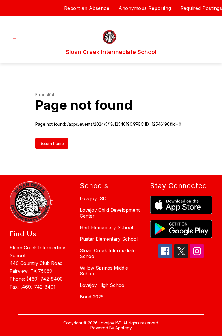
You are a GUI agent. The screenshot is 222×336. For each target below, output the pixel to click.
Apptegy (123, 327)
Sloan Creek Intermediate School (108, 253)
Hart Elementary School (106, 227)
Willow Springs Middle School (104, 270)
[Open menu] (15, 40)
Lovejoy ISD (93, 198)
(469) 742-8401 (38, 287)
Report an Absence (87, 8)
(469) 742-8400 (45, 279)
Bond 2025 (91, 297)
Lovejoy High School (102, 285)
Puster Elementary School (109, 239)
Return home (52, 143)
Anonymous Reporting (145, 8)
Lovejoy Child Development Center (110, 213)
